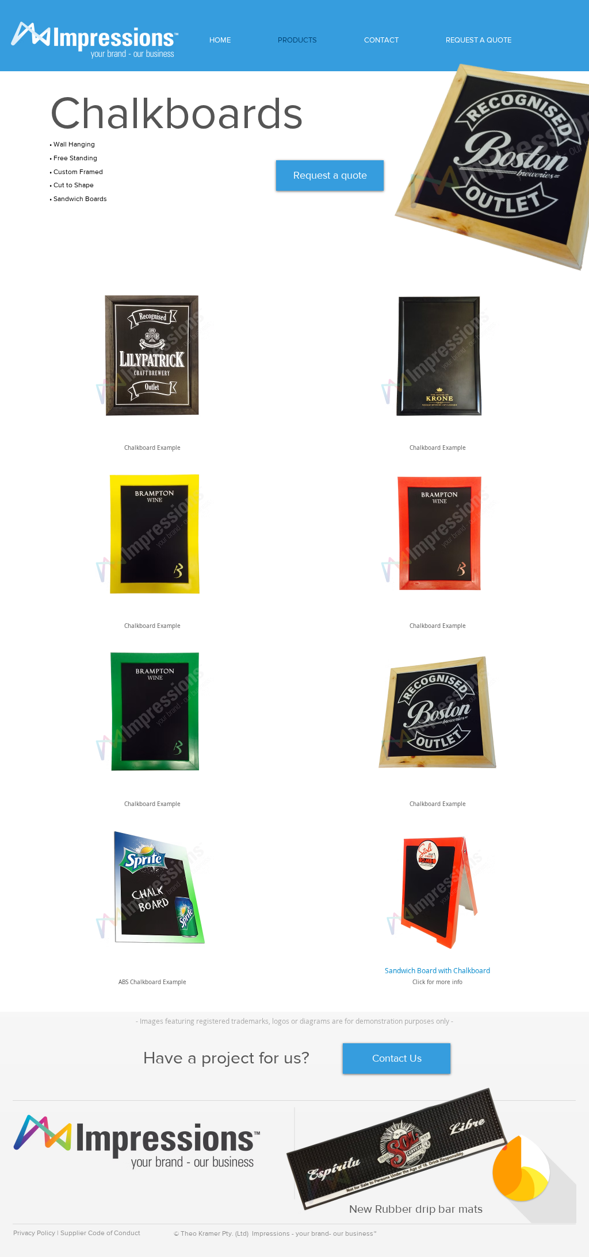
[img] (152, 378)
